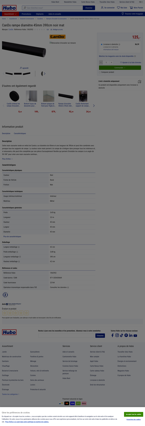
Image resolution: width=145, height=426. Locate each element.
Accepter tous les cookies (133, 414)
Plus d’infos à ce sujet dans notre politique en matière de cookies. (27, 422)
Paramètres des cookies (134, 419)
